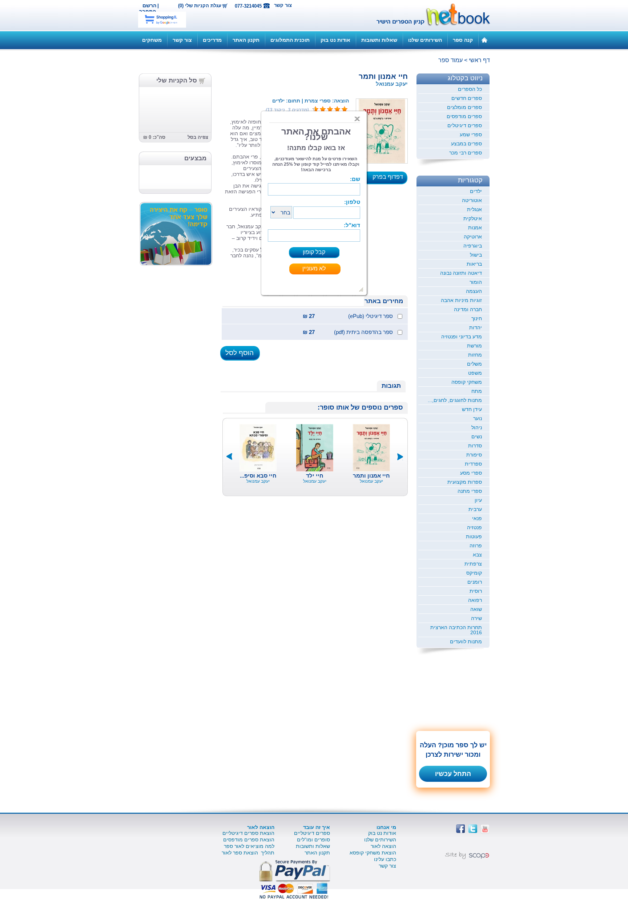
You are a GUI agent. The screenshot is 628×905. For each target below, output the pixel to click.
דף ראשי (479, 60)
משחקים (152, 40)
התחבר (147, 11)
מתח (476, 391)
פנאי (477, 518)
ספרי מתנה (470, 491)
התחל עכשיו (453, 773)
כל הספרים (470, 89)
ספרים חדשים (466, 98)
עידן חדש (472, 409)
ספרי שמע (471, 134)
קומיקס (474, 573)
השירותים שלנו (425, 40)
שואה (476, 609)
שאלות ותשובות (379, 40)
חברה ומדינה (468, 309)
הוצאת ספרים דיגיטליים (248, 833)
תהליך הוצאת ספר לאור (248, 853)
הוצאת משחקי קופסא (373, 853)
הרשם (149, 5)
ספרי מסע (471, 473)
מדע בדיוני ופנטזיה (461, 336)
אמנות (475, 227)
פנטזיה (474, 527)
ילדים (476, 191)
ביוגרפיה (472, 246)
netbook (429, 15)
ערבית (475, 509)
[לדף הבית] (484, 40)
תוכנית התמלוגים (290, 40)
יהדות (475, 327)
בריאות (474, 264)
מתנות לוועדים (466, 641)
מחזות (475, 355)
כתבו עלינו (385, 859)
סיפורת (474, 455)
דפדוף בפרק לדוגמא (390, 179)
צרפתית (473, 564)
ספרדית (473, 464)
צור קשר (283, 5)
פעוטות (474, 536)
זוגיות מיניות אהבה (461, 300)
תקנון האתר (246, 40)
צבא (477, 555)
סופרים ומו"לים (313, 839)
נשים (476, 436)
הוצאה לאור (383, 846)
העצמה (474, 291)
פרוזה (476, 545)
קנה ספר (463, 40)
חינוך (476, 318)
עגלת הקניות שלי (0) (199, 5)
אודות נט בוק (335, 40)
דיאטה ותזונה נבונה (461, 273)
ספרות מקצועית (464, 482)
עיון (478, 500)
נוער (477, 418)
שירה (476, 618)
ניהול (476, 427)
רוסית (476, 591)
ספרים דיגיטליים (312, 833)
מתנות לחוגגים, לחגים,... (455, 400)
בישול (476, 255)
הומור (476, 282)
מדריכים (212, 40)
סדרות (475, 446)
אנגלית (474, 209)
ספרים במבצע (466, 143)
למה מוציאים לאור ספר (249, 846)
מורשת (474, 346)
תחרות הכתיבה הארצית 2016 (456, 629)
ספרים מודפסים (464, 116)
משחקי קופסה (466, 382)
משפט (475, 373)
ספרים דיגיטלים (464, 125)
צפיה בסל (198, 137)
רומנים (474, 582)
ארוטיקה (473, 237)
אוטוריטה (472, 200)
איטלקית (472, 218)
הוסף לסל (239, 353)
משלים (474, 364)
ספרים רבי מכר (465, 153)
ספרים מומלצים (464, 107)
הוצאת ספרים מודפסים (248, 839)
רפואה (475, 600)
